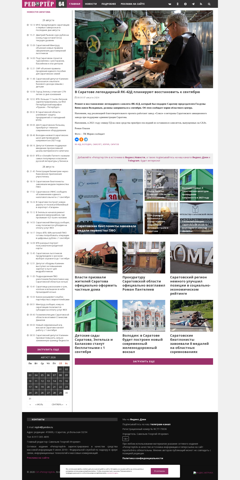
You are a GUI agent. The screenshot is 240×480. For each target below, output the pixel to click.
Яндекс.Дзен (200, 157)
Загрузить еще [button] (48, 349)
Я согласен (159, 471)
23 (66, 386)
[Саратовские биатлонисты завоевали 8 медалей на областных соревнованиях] (191, 316)
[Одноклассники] (81, 139)
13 (48, 381)
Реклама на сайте (133, 3)
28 (54, 392)
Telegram (133, 160)
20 (48, 386)
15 (60, 381)
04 (36, 375)
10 (30, 381)
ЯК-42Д (78, 144)
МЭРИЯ (106, 144)
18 (36, 386)
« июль (39, 404)
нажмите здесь (112, 473)
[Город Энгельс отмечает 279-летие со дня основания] (161, 185)
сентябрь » (57, 404)
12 (42, 381)
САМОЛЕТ (97, 144)
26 (42, 392)
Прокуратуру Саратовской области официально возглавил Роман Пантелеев (143, 283)
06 (48, 375)
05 (42, 375)
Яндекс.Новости (135, 157)
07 (54, 375)
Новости (91, 3)
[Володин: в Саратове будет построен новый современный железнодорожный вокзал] (143, 316)
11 (36, 381)
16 (66, 381)
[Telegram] (86, 139)
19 (42, 386)
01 (60, 369)
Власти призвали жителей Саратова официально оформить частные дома (96, 283)
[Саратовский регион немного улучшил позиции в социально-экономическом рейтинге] (191, 257)
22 (60, 386)
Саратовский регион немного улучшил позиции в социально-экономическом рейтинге (190, 285)
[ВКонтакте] (77, 139)
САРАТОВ (115, 144)
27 (48, 392)
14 (54, 381)
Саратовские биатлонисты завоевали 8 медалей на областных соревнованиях (189, 343)
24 (30, 392)
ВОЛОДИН (86, 144)
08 (60, 375)
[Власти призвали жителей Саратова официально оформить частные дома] (96, 257)
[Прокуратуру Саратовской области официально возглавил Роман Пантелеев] (143, 257)
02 (66, 369)
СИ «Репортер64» (45, 471)
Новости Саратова (38, 11)
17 (30, 386)
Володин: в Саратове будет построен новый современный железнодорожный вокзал (142, 343)
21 (54, 386)
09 (66, 375)
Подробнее (109, 3)
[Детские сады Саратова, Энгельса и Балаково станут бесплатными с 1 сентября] (96, 316)
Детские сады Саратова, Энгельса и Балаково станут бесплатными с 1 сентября (94, 343)
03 (30, 375)
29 (60, 392)
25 (36, 392)
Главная (74, 3)
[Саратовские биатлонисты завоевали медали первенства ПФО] (109, 201)
